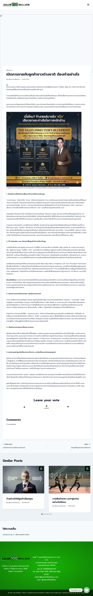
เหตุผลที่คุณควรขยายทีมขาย (80, 446)
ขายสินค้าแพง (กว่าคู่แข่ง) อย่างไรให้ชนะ (65, 500)
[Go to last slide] (5, 489)
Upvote (24, 407)
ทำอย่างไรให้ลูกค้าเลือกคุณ (19, 498)
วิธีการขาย (9, 70)
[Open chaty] (87, 590)
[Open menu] (88, 4)
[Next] (87, 489)
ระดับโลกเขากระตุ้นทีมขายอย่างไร (14, 446)
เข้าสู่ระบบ (12, 534)
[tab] (42, 514)
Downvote (68, 407)
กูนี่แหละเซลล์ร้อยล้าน (14, 79)
